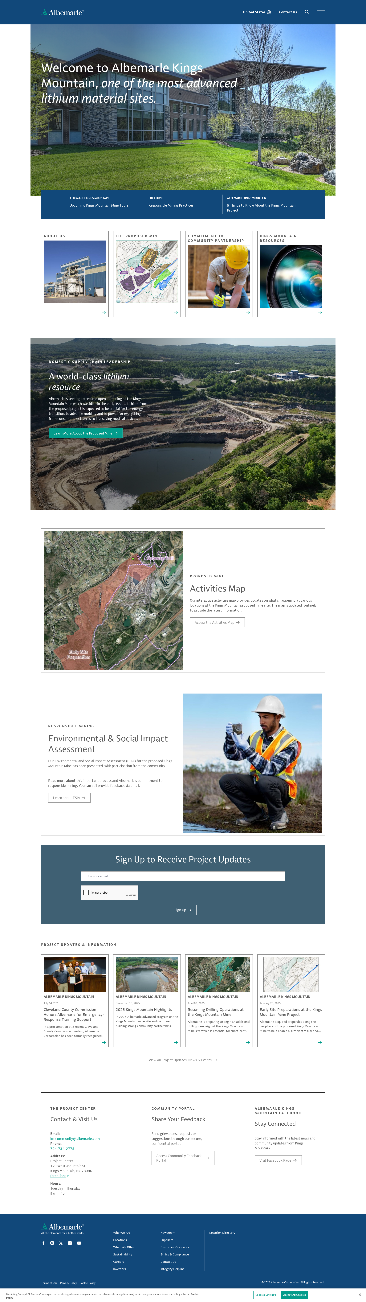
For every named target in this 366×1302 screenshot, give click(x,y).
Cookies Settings (265, 1294)
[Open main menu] (321, 12)
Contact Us (288, 12)
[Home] (62, 12)
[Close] (360, 1294)
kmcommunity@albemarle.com (75, 1138)
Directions (58, 1175)
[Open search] (307, 12)
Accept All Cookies (294, 1294)
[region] (183, 1295)
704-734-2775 (62, 1148)
